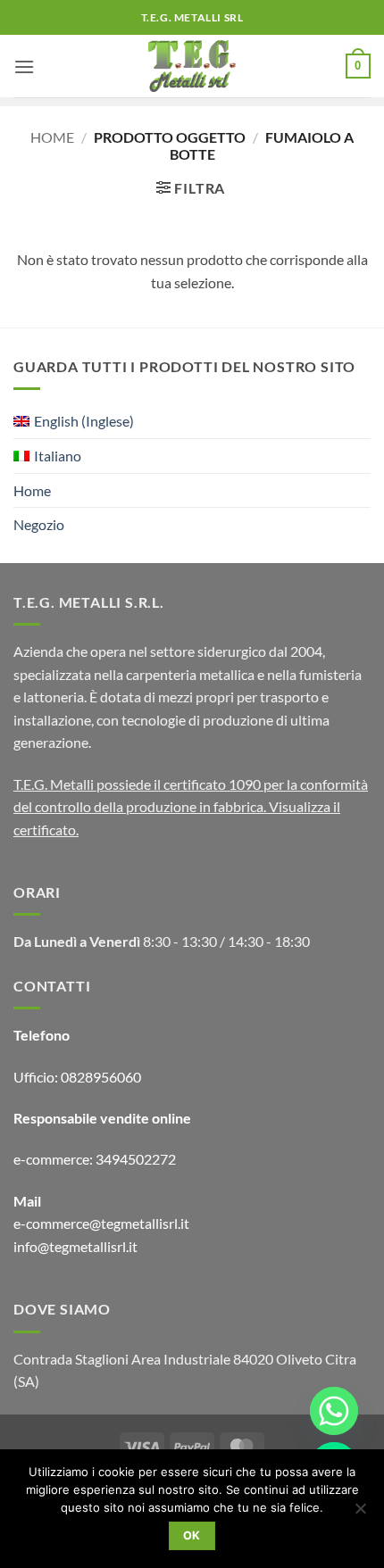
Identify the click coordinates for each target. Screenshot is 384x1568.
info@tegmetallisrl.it (75, 1246)
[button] (24, 66)
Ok (192, 1535)
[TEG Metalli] (192, 66)
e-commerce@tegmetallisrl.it (101, 1223)
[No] (360, 1513)
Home (52, 137)
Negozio (38, 524)
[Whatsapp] (334, 1411)
